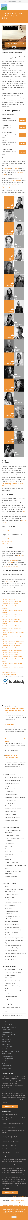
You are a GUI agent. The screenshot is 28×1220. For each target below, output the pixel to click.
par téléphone (13, 560)
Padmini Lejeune (7, 1054)
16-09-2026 (22, 152)
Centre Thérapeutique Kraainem (11, 617)
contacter (20, 556)
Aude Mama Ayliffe (7, 1025)
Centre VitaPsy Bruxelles (9, 672)
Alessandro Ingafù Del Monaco (11, 1051)
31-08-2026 (22, 135)
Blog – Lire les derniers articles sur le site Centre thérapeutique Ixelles (15, 711)
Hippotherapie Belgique (9, 674)
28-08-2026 (22, 127)
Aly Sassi (4, 1063)
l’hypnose (14, 185)
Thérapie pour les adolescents (11, 1141)
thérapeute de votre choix (11, 567)
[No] (26, 1213)
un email (10, 562)
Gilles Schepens (6, 543)
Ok (14, 1217)
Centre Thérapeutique (8, 599)
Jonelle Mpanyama (7, 1058)
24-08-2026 (22, 120)
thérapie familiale (15, 180)
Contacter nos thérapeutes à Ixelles (13, 1015)
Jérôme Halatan (6, 1049)
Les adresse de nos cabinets (11, 1008)
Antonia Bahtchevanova (9, 531)
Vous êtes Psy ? (9, 725)
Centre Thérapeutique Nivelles (11, 626)
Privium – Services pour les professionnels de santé (10, 1137)
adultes (16, 168)
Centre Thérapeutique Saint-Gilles (12, 1149)
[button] (21, 6)
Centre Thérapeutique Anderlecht (12, 657)
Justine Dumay (6, 1042)
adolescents (7, 168)
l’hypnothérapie (6, 187)
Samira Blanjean (6, 1030)
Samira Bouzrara (7, 1032)
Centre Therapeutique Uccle (10, 604)
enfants (22, 166)
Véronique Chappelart (8, 1034)
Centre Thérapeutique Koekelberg (12, 643)
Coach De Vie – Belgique (9, 1145)
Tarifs (5, 1011)
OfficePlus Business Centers (10, 1114)
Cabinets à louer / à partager (10, 1152)
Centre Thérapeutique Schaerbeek (12, 650)
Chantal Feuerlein (7, 541)
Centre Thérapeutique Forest (10, 648)
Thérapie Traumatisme (8, 1127)
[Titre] (4, 7)
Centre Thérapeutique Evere (10, 652)
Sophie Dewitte (6, 1039)
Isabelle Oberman (7, 1061)
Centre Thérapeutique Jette (10, 654)
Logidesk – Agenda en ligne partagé (12, 1123)
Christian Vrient (6, 1068)
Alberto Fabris (6, 1044)
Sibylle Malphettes (7, 1056)
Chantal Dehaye (6, 1037)
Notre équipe (10, 581)
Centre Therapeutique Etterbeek (11, 601)
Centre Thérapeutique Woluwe (11, 619)
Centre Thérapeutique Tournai (11, 646)
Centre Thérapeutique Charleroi (11, 615)
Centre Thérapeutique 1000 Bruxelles (13, 641)
